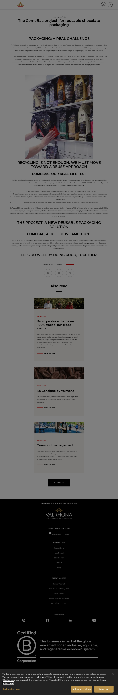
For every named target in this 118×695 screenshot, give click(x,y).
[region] (59, 682)
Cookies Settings (11, 689)
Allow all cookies (82, 689)
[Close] (113, 674)
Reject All (104, 689)
